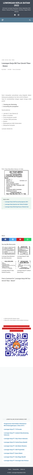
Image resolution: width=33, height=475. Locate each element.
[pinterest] (20, 239)
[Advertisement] (16, 41)
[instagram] (18, 15)
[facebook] (14, 15)
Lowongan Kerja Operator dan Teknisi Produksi (16, 204)
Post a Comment (17, 69)
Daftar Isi (22, 469)
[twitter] (13, 239)
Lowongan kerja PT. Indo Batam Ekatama (15, 446)
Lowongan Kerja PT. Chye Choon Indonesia (16, 438)
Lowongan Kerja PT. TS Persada (13, 429)
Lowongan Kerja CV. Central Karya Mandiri (15, 442)
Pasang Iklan (16, 469)
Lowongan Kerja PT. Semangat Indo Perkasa (16, 460)
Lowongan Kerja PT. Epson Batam (13, 453)
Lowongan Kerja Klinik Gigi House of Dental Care (17, 207)
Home (9, 469)
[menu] (3, 20)
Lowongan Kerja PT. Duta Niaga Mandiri (15, 457)
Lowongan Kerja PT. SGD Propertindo (14, 449)
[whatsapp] (27, 239)
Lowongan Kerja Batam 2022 (16, 4)
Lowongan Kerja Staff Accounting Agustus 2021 (16, 201)
